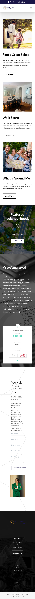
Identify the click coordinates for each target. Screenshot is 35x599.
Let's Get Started (19, 468)
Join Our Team (17, 568)
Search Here (17, 240)
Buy (17, 559)
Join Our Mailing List (17, 2)
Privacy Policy (9, 596)
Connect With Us (17, 570)
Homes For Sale (17, 544)
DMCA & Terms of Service (21, 596)
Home (17, 556)
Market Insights (17, 542)
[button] (2, 229)
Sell (17, 562)
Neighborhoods (17, 547)
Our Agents (17, 565)
